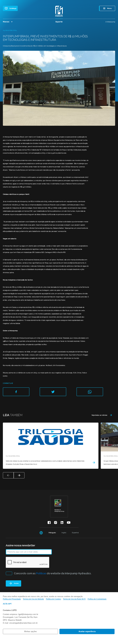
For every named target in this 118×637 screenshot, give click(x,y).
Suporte (59, 22)
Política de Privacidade (12, 599)
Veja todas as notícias (99, 415)
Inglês (64, 532)
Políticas (41, 573)
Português (52, 532)
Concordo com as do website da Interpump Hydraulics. (52, 573)
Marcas (6, 22)
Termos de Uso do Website (33, 599)
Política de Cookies (53, 599)
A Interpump (110, 22)
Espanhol (75, 532)
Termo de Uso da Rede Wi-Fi (74, 599)
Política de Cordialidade (97, 599)
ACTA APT (7, 604)
